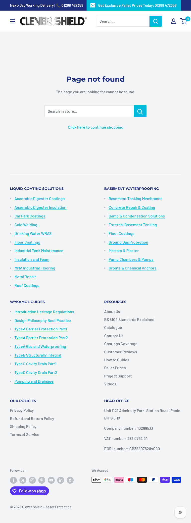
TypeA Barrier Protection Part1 (40, 328)
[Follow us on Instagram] (32, 480)
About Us (112, 311)
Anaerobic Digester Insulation (40, 207)
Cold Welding (25, 224)
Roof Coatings (26, 285)
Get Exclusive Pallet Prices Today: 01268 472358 (137, 5)
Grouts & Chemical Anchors (132, 267)
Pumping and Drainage (33, 381)
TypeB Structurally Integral (37, 355)
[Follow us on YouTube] (51, 480)
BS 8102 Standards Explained (129, 319)
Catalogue (113, 327)
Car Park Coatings (29, 215)
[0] (184, 21)
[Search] (155, 21)
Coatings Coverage (121, 343)
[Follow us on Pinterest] (41, 480)
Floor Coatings (27, 242)
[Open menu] (12, 21)
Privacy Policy (22, 410)
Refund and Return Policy (32, 418)
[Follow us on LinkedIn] (60, 480)
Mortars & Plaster (124, 250)
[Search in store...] (140, 111)
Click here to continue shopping (95, 127)
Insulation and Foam (31, 259)
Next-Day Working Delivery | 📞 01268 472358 (46, 5)
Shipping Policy (23, 426)
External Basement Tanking (133, 224)
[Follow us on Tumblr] (70, 480)
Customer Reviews (120, 351)
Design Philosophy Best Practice (42, 320)
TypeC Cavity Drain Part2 (35, 372)
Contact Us (113, 335)
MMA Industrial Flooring (34, 267)
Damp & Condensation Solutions (137, 215)
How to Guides (116, 359)
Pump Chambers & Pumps (131, 259)
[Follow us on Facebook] (13, 480)
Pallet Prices (115, 367)
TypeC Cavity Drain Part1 (35, 363)
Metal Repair (25, 276)
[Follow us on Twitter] (22, 480)
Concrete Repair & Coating (132, 207)
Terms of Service (24, 434)
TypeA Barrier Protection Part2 (41, 337)
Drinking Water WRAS (32, 233)
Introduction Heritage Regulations (44, 311)
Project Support (118, 375)
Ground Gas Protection (128, 242)
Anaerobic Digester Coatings (39, 198)
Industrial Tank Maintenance (38, 250)
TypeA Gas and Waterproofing (40, 346)
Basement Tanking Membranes (135, 198)
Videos (110, 383)
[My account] (173, 21)
